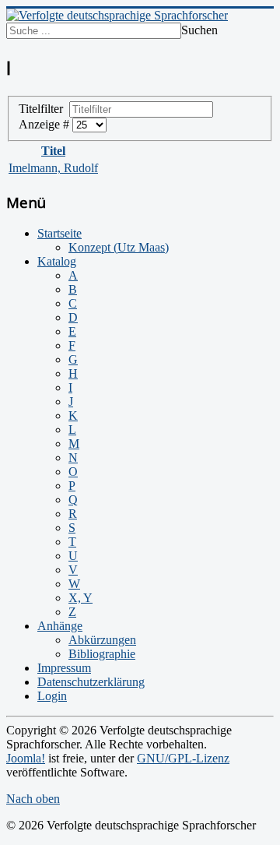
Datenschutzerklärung (91, 681)
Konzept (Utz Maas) (118, 247)
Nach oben (33, 798)
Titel (53, 150)
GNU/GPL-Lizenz (183, 758)
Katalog (56, 261)
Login (52, 695)
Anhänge (59, 625)
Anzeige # (45, 124)
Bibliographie (101, 653)
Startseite (59, 233)
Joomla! (25, 758)
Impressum (64, 667)
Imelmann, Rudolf (53, 167)
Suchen (199, 30)
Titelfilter (44, 108)
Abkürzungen (102, 639)
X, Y (80, 597)
